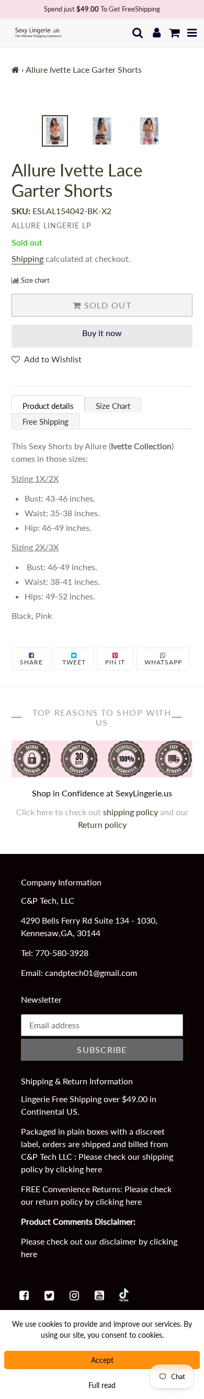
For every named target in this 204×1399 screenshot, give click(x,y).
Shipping (27, 258)
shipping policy (131, 812)
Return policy (102, 824)
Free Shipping (45, 421)
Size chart (35, 280)
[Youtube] (99, 1295)
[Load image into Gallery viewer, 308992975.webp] (102, 131)
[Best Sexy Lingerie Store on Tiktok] (124, 1295)
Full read (102, 1385)
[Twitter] (49, 1295)
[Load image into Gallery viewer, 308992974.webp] (55, 131)
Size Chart (113, 405)
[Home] (15, 69)
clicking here (79, 1169)
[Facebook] (24, 1295)
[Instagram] (74, 1295)
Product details (48, 405)
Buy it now (102, 333)
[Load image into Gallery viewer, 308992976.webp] (149, 131)
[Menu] (192, 33)
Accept (102, 1360)
